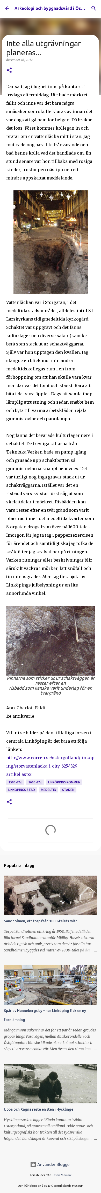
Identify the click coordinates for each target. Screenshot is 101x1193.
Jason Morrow (61, 1175)
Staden (68, 789)
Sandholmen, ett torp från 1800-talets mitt (40, 921)
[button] (9, 70)
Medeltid (48, 789)
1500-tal (15, 782)
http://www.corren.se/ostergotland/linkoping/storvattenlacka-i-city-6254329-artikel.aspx (50, 766)
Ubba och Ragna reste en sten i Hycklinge (38, 1109)
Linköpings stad (21, 789)
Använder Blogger (53, 1164)
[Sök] (94, 8)
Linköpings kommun (64, 782)
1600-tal (35, 782)
